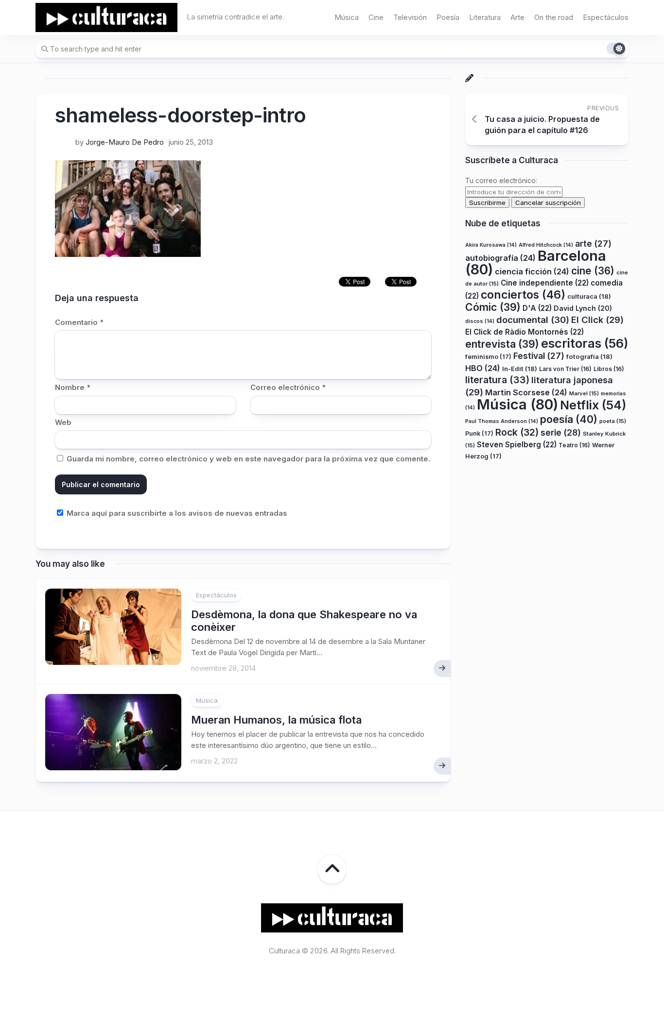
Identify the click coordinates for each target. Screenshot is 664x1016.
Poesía (448, 17)
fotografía (589, 357)
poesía (568, 419)
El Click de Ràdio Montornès (524, 332)
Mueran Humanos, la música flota (276, 719)
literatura (497, 380)
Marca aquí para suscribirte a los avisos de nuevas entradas (176, 513)
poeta (612, 421)
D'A (537, 308)
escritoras (585, 343)
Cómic (493, 307)
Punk (479, 434)
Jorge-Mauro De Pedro (125, 142)
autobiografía (500, 258)
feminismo (488, 357)
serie (561, 433)
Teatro (574, 445)
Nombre (72, 387)
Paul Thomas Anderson (501, 421)
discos (479, 321)
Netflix (593, 405)
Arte (517, 17)
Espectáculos (606, 17)
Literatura (485, 17)
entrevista (502, 344)
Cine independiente (545, 283)
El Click (597, 319)
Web (63, 422)
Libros (609, 369)
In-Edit (519, 369)
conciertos (523, 295)
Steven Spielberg (517, 444)
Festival (538, 356)
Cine (376, 17)
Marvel (584, 393)
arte (593, 243)
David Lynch (583, 309)
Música (346, 17)
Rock (517, 433)
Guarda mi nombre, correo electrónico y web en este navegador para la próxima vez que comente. (248, 458)
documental (532, 319)
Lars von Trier (565, 369)
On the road (553, 17)
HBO (482, 368)
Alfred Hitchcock (546, 245)
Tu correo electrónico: (501, 181)
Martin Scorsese (526, 392)
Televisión (410, 17)
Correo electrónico (288, 387)
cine (592, 271)
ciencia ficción (532, 271)
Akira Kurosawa (491, 245)
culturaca (589, 296)
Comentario (79, 322)
